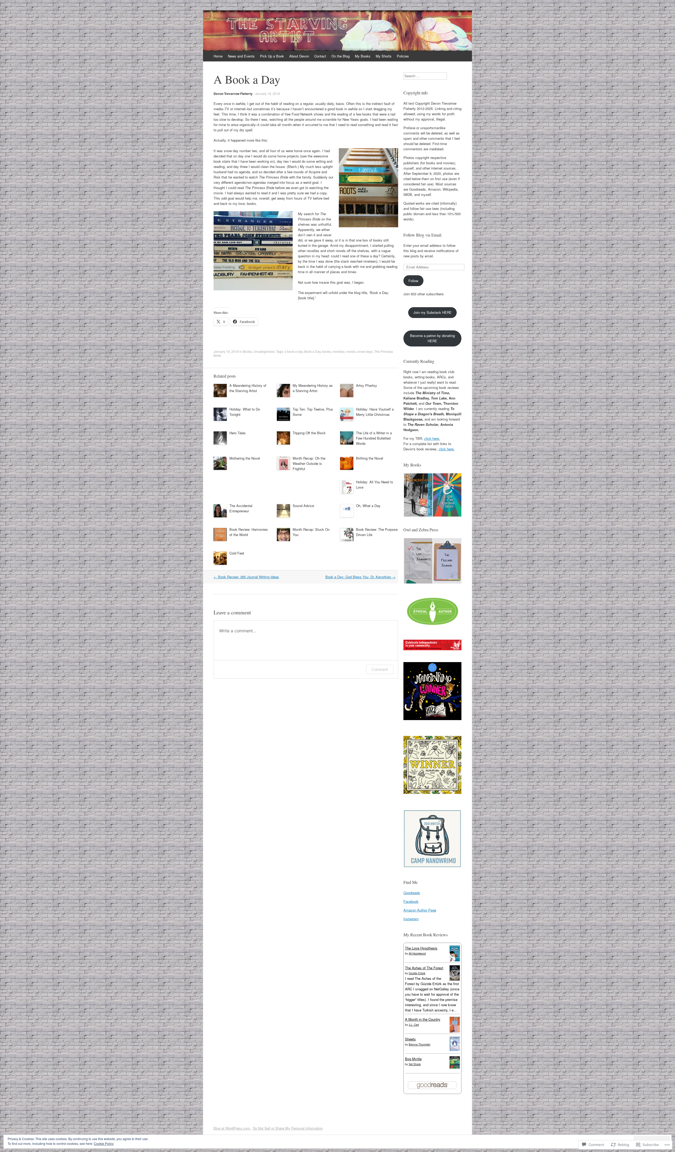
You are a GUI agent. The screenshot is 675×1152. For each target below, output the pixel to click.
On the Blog (340, 56)
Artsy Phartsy (366, 385)
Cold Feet (236, 553)
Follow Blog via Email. (422, 235)
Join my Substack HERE (432, 312)
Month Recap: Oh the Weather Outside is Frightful (309, 463)
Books (247, 351)
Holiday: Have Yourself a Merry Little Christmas (375, 412)
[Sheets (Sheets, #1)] (455, 1049)
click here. (432, 438)
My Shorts (384, 56)
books (326, 351)
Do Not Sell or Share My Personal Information (288, 1128)
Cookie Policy (104, 1143)
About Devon (299, 56)
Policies (403, 56)
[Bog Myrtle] (455, 1067)
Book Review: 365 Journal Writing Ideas (246, 576)
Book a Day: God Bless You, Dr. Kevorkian (360, 576)
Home (218, 56)
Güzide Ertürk (417, 973)
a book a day (294, 351)
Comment (380, 669)
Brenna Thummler (419, 1044)
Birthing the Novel (369, 458)
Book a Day (312, 351)
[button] (417, 495)
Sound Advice (303, 505)
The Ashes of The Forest (424, 967)
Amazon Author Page (419, 910)
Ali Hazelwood (417, 953)
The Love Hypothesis (421, 948)
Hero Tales (237, 432)
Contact (320, 56)
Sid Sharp (415, 1064)
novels (351, 351)
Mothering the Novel (244, 458)
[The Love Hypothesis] (455, 959)
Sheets (410, 1039)
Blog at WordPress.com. (232, 1128)
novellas (338, 351)
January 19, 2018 (267, 93)
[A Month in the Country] (455, 1031)
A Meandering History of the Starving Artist (247, 388)
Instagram (411, 918)
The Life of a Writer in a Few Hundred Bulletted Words (374, 438)
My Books (362, 56)
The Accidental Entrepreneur (240, 508)
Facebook (410, 901)
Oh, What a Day (368, 505)
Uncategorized (263, 351)
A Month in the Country (422, 1019)
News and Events (241, 56)
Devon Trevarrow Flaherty (233, 93)
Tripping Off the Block (309, 432)
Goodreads (411, 892)
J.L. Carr (414, 1024)
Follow (413, 280)
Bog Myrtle (413, 1058)
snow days (365, 351)
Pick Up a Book (272, 56)
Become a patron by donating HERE (432, 338)
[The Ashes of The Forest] (455, 979)
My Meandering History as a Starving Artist (313, 388)
